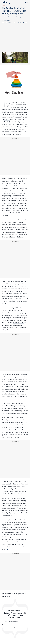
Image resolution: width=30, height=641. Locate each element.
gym (19, 186)
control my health (18, 323)
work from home (15, 203)
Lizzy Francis (6, 20)
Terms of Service (20, 623)
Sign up (15, 628)
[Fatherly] (6, 2)
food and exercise (17, 281)
